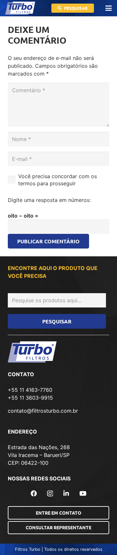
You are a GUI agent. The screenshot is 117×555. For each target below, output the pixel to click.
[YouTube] (82, 493)
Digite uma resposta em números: (49, 200)
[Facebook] (34, 493)
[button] (108, 8)
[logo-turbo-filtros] (20, 8)
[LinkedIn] (66, 493)
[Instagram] (50, 493)
